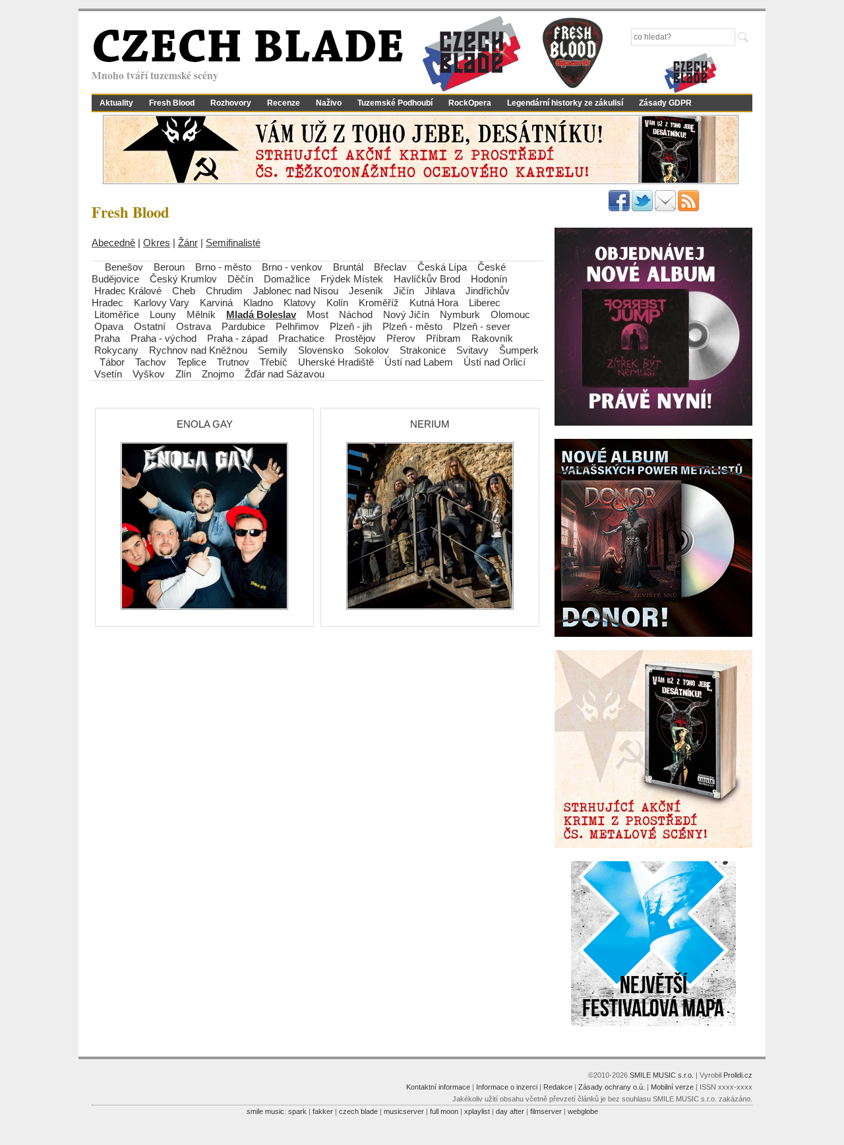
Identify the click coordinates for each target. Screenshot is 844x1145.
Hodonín (489, 278)
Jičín (404, 290)
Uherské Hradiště (336, 362)
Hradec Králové (128, 290)
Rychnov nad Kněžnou (198, 350)
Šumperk (519, 350)
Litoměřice (116, 314)
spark (297, 1111)
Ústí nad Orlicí (495, 362)
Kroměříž (379, 302)
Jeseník (366, 290)
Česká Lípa (442, 267)
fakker (323, 1111)
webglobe (583, 1111)
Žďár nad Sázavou (284, 373)
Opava (108, 326)
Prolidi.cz (737, 1075)
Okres (156, 242)
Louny (163, 314)
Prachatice (301, 338)
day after (510, 1111)
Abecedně (113, 242)
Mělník (201, 314)
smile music (265, 1111)
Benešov (124, 267)
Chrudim (224, 290)
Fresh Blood (172, 103)
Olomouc (510, 314)
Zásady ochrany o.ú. (611, 1087)
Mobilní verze (672, 1087)
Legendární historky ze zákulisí (565, 103)
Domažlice (287, 278)
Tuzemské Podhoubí (395, 103)
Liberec (484, 302)
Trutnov (233, 362)
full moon (444, 1111)
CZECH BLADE (248, 50)
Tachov (150, 362)
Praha (107, 338)
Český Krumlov (183, 278)
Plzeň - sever (481, 326)
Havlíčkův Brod (427, 278)
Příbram (443, 338)
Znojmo (218, 373)
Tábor (112, 362)
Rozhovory (230, 103)
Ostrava (193, 326)
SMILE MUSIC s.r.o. (662, 1075)
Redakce (557, 1087)
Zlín (183, 373)
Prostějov (355, 338)
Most (317, 314)
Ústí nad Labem (418, 362)
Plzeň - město (412, 326)
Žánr (188, 242)
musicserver (404, 1111)
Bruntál (348, 267)
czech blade (358, 1111)
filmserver (546, 1111)
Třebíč (273, 362)
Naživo (329, 103)
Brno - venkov (292, 267)
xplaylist (477, 1111)
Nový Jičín (406, 314)
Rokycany (116, 350)
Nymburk (460, 314)
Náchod (356, 314)
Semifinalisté (233, 242)
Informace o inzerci (506, 1087)
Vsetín (108, 373)
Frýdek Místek (351, 278)
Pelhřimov (297, 326)
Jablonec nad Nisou (295, 290)
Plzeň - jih (351, 326)
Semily (272, 350)
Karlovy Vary (161, 302)
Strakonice (423, 350)
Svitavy (472, 350)
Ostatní (150, 326)
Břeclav (390, 267)
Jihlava (440, 290)
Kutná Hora (433, 302)
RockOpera (469, 103)
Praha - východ (163, 338)
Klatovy (300, 302)
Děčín (240, 278)
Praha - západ (237, 338)
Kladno (258, 302)
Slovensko (321, 350)
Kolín (337, 302)
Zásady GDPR (665, 103)
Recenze (283, 103)
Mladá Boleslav (261, 314)
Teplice (191, 362)
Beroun (169, 267)
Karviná (216, 302)
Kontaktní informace (438, 1087)
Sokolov (371, 350)
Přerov (400, 338)
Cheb (183, 290)
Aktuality (116, 103)
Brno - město (223, 267)
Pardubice (243, 326)
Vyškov (149, 373)
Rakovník (492, 338)
